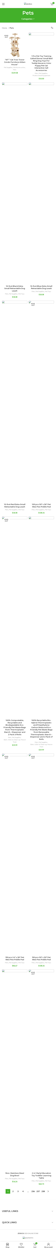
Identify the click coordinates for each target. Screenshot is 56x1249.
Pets (14, 70)
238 (43, 1191)
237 (38, 1191)
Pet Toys (21, 294)
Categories (26, 19)
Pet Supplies (8, 67)
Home (4, 28)
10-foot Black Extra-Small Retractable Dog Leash (14, 288)
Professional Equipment (41, 75)
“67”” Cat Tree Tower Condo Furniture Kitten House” (14, 62)
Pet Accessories (19, 67)
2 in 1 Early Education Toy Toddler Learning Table (41, 1175)
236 (33, 1191)
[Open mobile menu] (3, 4)
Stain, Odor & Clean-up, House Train (15, 741)
